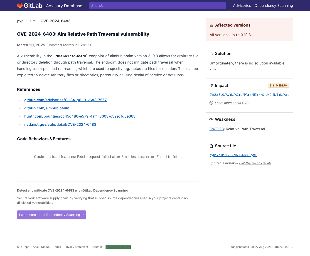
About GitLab (41, 247)
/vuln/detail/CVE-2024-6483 (60, 124)
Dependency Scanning (274, 5)
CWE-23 (216, 129)
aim (33, 21)
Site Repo (23, 247)
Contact (97, 247)
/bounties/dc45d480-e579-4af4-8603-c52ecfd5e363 (79, 116)
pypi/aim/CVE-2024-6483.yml (233, 155)
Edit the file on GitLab (255, 163)
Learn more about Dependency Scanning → (51, 215)
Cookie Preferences (118, 247)
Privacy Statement (76, 247)
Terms (57, 247)
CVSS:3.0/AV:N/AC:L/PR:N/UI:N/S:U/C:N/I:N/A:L (249, 94)
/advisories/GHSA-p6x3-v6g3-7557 (65, 100)
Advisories (242, 5)
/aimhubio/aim (46, 108)
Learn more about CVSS (233, 103)
